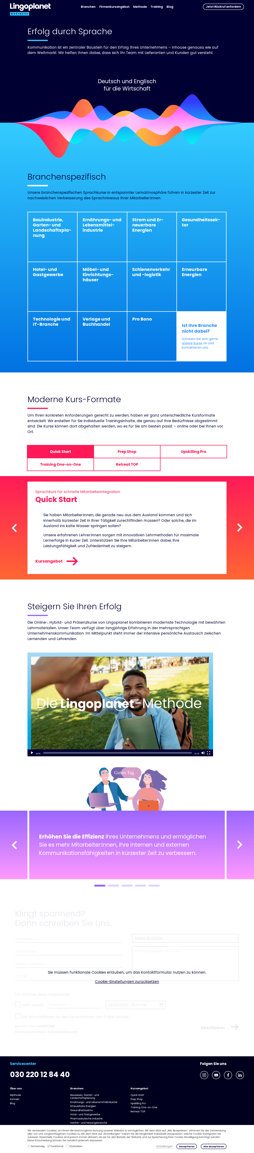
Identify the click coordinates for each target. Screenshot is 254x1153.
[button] (120, 704)
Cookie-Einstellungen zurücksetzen (127, 981)
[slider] (117, 753)
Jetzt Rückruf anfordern (223, 7)
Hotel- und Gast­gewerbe (85, 1114)
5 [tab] (154, 886)
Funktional (57, 1146)
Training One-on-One (144, 1107)
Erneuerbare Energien (83, 1106)
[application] (120, 704)
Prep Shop (137, 1099)
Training (156, 7)
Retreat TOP (138, 1111)
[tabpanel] (127, 845)
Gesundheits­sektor (81, 1110)
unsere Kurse (192, 343)
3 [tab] (127, 886)
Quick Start (137, 1095)
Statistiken (75, 1146)
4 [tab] (140, 886)
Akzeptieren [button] (186, 1146)
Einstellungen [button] (164, 1146)
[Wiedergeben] (32, 753)
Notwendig (38, 1146)
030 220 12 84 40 (40, 1074)
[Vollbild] (208, 753)
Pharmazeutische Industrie (86, 1118)
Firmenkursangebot (114, 7)
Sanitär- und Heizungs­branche (88, 1122)
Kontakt (14, 1099)
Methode (140, 7)
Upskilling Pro (138, 1103)
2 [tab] (113, 886)
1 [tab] (99, 886)
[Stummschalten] (203, 753)
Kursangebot (49, 561)
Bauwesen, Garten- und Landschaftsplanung (84, 1096)
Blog (170, 7)
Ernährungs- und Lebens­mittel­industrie (93, 1102)
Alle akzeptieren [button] (213, 1146)
